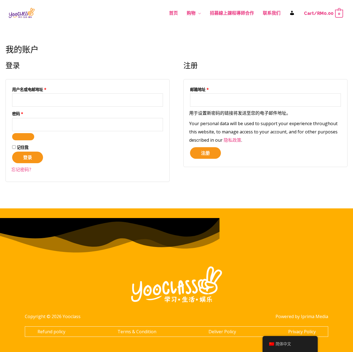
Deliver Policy (222, 332)
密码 (19, 113)
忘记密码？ (22, 169)
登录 (27, 157)
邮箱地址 (201, 89)
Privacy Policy (302, 332)
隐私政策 (232, 140)
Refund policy (51, 332)
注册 (205, 153)
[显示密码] (23, 136)
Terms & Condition (136, 332)
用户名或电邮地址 (31, 89)
